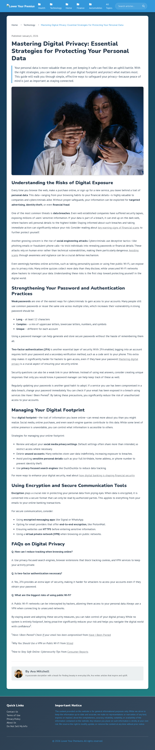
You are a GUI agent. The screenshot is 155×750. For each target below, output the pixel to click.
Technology (56, 7)
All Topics (109, 6)
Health (41, 7)
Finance (80, 7)
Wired (69, 643)
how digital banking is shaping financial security (106, 475)
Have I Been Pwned (100, 635)
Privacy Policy (13, 718)
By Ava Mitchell (37, 671)
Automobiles (95, 7)
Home (69, 7)
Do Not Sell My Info (17, 726)
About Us (11, 722)
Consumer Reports (77, 651)
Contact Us (12, 711)
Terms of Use (13, 715)
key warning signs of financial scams (118, 227)
